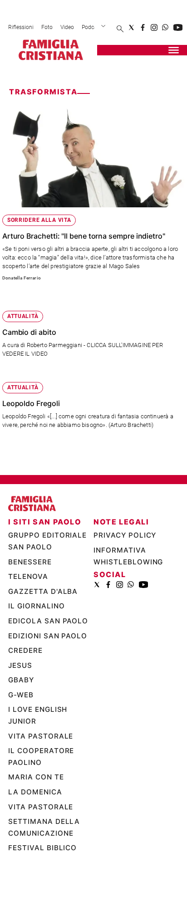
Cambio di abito (29, 332)
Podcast (91, 27)
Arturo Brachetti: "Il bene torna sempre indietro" (83, 235)
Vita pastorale (40, 774)
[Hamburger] (173, 50)
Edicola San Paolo (48, 659)
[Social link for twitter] (131, 27)
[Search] (120, 29)
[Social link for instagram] (154, 27)
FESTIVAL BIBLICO (42, 886)
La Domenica (35, 830)
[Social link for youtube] (177, 27)
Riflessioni (21, 27)
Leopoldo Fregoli (31, 403)
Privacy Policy (125, 573)
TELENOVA (28, 615)
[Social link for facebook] (142, 27)
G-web (21, 733)
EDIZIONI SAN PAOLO (47, 674)
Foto (47, 27)
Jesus (20, 703)
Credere (25, 689)
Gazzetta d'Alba (43, 629)
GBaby (21, 718)
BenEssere (30, 600)
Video (67, 27)
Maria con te (37, 815)
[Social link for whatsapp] (165, 27)
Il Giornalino (36, 644)
